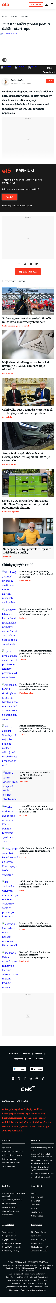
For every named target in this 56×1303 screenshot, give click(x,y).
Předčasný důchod (38, 1232)
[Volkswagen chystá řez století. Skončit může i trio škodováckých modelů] (28, 301)
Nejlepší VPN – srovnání (11, 1247)
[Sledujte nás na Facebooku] (25, 1078)
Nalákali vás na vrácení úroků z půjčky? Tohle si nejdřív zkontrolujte (35, 775)
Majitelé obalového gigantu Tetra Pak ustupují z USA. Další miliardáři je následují (26, 366)
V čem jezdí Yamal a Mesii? (12, 1155)
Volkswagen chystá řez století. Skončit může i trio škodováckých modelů (26, 320)
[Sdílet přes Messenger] (31, 264)
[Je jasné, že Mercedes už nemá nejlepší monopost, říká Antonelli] (10, 935)
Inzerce (38, 1054)
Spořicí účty (36, 1236)
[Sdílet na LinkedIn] (37, 264)
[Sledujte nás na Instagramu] (31, 1078)
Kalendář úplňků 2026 (11, 1162)
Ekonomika (36, 1225)
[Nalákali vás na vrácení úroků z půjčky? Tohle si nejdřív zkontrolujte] (10, 786)
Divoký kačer (7, 1215)
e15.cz (4, 16)
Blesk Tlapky (26, 1109)
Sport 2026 (36, 1186)
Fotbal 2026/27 (37, 1197)
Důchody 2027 (37, 1243)
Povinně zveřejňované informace (34, 1290)
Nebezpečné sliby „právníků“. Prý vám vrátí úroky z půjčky (27, 550)
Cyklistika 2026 (37, 1216)
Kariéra (39, 1059)
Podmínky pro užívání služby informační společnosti (27, 1277)
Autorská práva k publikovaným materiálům (27, 1274)
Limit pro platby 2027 (39, 1239)
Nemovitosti (16, 1118)
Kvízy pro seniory (9, 1159)
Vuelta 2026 (17, 1131)
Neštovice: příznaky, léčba (12, 1151)
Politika (6, 1186)
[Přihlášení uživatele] (46, 4)
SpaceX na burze (8, 1232)
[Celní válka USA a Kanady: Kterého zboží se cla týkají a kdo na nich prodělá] (28, 392)
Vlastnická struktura (36, 1283)
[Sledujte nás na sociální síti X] (19, 1078)
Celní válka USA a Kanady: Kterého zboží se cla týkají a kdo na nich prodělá (27, 411)
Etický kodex (14, 1290)
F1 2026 (34, 1208)
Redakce (26, 1054)
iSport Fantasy (17, 1113)
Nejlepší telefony (9, 1236)
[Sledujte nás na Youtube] (37, 1078)
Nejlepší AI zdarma (9, 1239)
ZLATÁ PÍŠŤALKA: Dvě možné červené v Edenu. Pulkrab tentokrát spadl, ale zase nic (36, 809)
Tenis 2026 (35, 1204)
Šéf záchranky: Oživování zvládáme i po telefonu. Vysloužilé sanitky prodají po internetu (36, 884)
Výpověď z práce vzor (10, 1211)
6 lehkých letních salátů (40, 1177)
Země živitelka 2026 (39, 1251)
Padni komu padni (9, 1207)
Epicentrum (7, 1147)
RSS (29, 1059)
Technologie (8, 1225)
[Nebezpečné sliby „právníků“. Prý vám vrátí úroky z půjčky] (28, 532)
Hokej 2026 (35, 1201)
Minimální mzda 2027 (39, 1247)
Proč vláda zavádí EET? (11, 1203)
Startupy (24, 16)
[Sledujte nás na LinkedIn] (13, 1078)
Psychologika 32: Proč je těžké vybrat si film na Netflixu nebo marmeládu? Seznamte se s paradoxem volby (33, 687)
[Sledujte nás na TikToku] (43, 1078)
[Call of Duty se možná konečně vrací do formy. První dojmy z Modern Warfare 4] (10, 862)
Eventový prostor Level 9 (23, 1126)
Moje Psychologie (10, 1109)
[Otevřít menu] (52, 4)
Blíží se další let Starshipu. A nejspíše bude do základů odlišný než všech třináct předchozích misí (36, 728)
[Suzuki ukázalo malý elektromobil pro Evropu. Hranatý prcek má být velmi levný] (10, 664)
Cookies (44, 1280)
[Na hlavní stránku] (5, 4)
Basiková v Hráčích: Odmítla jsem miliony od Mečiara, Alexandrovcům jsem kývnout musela (35, 955)
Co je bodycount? (9, 1166)
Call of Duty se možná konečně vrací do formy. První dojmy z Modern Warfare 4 (36, 851)
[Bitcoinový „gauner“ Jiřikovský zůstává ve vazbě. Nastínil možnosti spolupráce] (10, 587)
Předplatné (18, 1059)
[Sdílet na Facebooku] (19, 264)
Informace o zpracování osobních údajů (23, 1280)
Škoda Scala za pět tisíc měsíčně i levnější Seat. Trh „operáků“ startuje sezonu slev (26, 457)
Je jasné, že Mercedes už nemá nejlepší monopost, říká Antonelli (35, 924)
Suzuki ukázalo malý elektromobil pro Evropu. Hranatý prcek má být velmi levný (35, 653)
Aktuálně (6, 1140)
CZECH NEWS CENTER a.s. (38, 1262)
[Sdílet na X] (25, 264)
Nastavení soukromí (18, 1283)
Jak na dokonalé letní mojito (42, 1173)
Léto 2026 (36, 1140)
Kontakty (13, 1054)
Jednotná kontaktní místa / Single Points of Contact (27, 1286)
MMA (33, 1193)
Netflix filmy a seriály (10, 1251)
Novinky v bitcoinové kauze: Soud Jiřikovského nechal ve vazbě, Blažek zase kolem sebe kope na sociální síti (35, 612)
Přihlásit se (27, 205)
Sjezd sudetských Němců (12, 1200)
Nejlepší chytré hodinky (11, 1243)
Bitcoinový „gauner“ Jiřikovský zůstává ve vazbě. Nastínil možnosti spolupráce (36, 574)
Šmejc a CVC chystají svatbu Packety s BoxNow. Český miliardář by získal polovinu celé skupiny (25, 504)
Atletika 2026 (36, 1212)
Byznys (14, 16)
